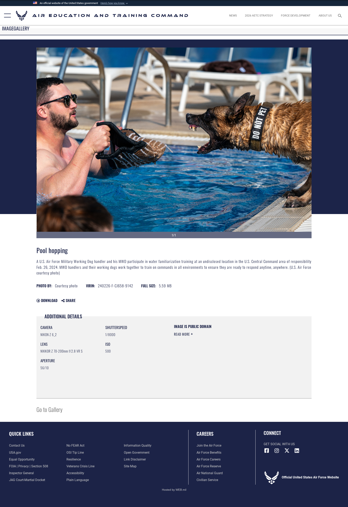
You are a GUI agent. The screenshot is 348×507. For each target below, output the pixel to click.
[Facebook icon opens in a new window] (267, 451)
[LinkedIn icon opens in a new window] (297, 451)
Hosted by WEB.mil (174, 489)
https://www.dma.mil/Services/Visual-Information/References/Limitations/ (221, 360)
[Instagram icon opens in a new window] (277, 451)
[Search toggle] (340, 15)
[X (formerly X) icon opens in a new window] (287, 451)
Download (48, 300)
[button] (114, 3)
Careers (205, 433)
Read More (182, 334)
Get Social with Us (279, 444)
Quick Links (21, 433)
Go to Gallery (49, 409)
